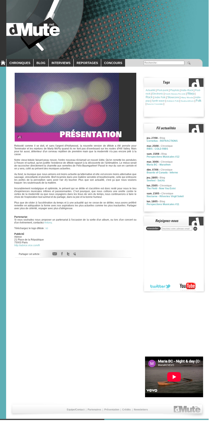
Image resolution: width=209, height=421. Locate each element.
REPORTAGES (87, 63)
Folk (198, 100)
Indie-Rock (187, 90)
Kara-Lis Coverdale (155, 104)
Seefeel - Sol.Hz (156, 180)
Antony (48, 222)
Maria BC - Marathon (158, 164)
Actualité (150, 90)
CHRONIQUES (19, 63)
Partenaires (94, 409)
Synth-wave (158, 100)
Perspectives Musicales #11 (163, 204)
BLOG (40, 63)
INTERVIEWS (61, 63)
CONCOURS (113, 63)
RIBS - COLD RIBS (157, 148)
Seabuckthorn (187, 101)
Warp (190, 93)
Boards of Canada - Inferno (162, 172)
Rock (149, 97)
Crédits (126, 409)
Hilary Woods (187, 97)
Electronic (157, 93)
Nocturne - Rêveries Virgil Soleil (165, 196)
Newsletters (141, 409)
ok (195, 228)
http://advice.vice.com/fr (27, 245)
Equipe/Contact (76, 409)
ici (47, 228)
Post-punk (162, 90)
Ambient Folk (173, 101)
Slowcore (173, 97)
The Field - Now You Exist (161, 188)
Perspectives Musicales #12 (163, 156)
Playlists (174, 90)
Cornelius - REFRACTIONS (162, 140)
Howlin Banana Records (175, 94)
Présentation (111, 409)
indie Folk (160, 97)
